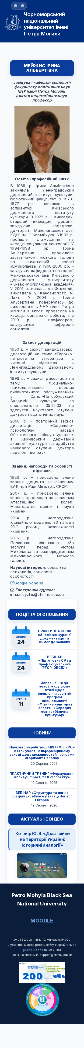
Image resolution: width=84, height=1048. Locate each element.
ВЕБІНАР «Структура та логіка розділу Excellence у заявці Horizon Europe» (42, 796)
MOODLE (42, 921)
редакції (29, 950)
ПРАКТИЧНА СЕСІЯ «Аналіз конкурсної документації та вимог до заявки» (54, 636)
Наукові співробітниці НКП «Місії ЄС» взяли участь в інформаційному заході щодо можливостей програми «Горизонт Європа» (42, 752)
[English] (15, 6)
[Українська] (22, 6)
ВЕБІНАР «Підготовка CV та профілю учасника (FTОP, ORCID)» (54, 662)
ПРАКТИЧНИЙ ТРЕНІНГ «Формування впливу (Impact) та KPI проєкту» (42, 775)
